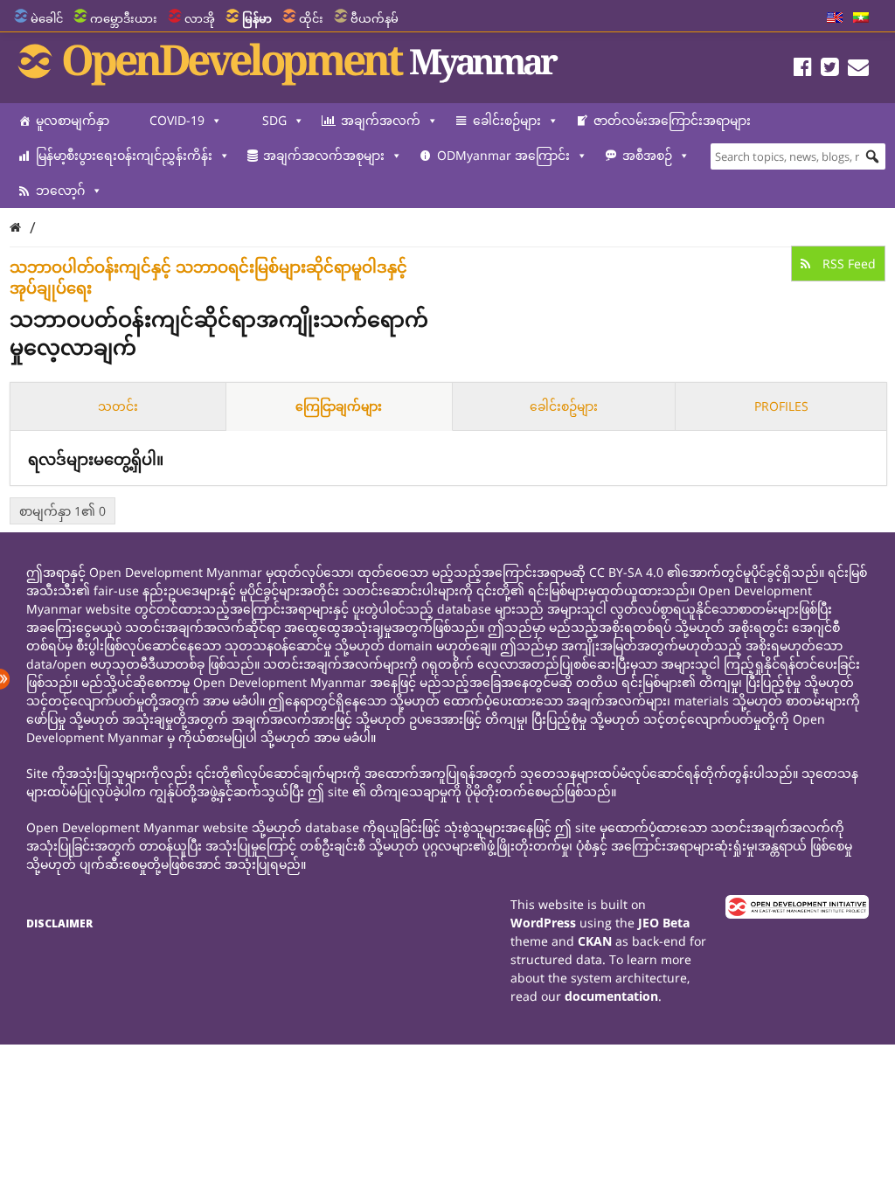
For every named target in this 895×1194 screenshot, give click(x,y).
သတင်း (118, 406)
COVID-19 (177, 120)
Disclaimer (59, 923)
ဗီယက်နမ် (374, 18)
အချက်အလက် (380, 120)
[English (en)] (835, 18)
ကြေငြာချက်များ (338, 406)
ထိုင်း (311, 18)
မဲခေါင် (47, 18)
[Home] (15, 227)
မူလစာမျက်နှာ (72, 120)
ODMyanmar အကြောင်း (503, 155)
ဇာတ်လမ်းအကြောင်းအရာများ (672, 120)
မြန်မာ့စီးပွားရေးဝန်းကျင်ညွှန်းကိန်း (124, 155)
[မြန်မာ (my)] (861, 18)
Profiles (781, 406)
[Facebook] (803, 69)
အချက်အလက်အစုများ (324, 155)
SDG (274, 120)
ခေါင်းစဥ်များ (564, 406)
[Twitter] (830, 69)
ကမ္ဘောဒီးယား (123, 18)
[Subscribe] (858, 69)
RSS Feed (847, 263)
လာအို (199, 18)
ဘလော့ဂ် (60, 190)
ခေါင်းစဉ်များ (507, 120)
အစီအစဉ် (647, 155)
